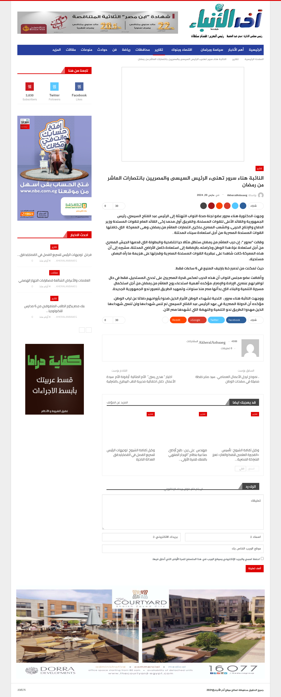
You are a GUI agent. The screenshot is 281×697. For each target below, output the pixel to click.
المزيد (56, 50)
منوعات (86, 50)
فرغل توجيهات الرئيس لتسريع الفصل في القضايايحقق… (54, 254)
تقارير (159, 50)
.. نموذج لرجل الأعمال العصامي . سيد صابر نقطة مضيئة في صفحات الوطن (227, 379)
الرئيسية (255, 50)
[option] (54, 283)
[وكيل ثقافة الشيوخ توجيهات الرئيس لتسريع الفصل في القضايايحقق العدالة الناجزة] (131, 429)
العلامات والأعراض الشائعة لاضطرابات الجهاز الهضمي (54, 280)
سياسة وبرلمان (212, 50)
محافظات (142, 50)
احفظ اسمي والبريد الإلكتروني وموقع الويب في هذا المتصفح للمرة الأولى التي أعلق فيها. (206, 559)
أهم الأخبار (236, 50)
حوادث (102, 50)
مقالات (71, 50)
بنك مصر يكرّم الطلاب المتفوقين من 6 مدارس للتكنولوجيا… (54, 308)
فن (114, 50)
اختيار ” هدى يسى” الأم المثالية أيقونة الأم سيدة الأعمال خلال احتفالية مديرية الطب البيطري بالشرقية (140, 379)
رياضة (126, 50)
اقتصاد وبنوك (181, 50)
